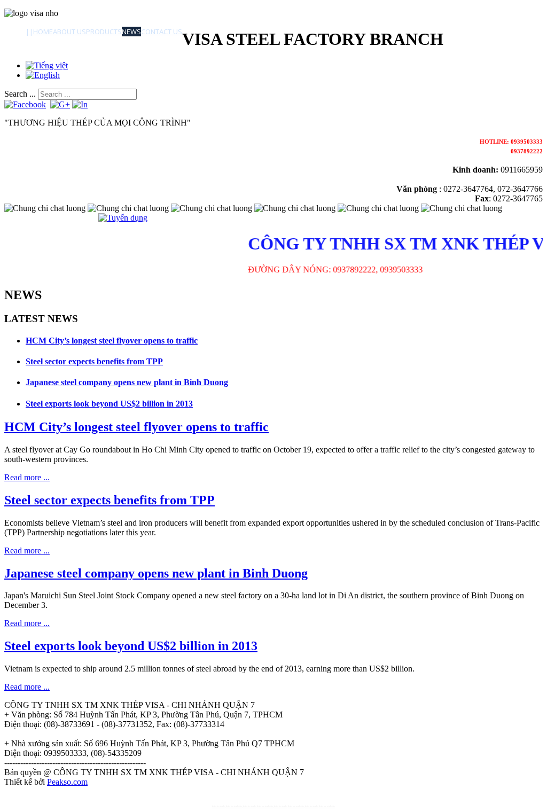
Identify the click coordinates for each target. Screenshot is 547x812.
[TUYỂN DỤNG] (122, 217)
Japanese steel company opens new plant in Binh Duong (127, 382)
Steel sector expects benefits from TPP (94, 361)
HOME (43, 31)
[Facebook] (25, 104)
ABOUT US (69, 31)
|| (29, 31)
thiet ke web (218, 806)
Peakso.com (67, 781)
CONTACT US (161, 31)
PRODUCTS (104, 31)
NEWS (131, 31)
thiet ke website (234, 806)
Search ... (20, 93)
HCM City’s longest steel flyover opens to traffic (112, 340)
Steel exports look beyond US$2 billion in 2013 (109, 403)
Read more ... (27, 477)
